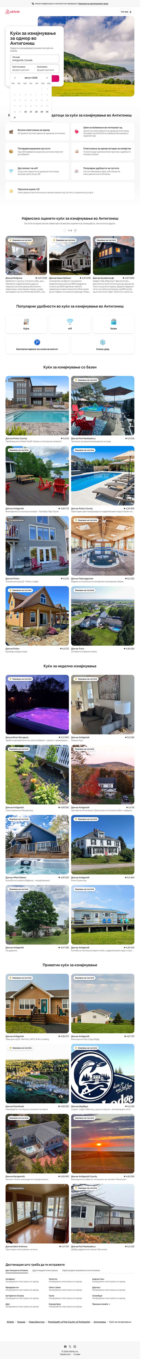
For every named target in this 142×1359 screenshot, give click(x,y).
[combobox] (34, 60)
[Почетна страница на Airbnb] (13, 11)
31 (15, 117)
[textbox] (22, 70)
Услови (77, 1354)
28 (36, 112)
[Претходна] (65, 230)
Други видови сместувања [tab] (45, 1270)
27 (31, 112)
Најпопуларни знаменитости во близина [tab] (81, 1270)
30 (47, 112)
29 (42, 112)
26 (25, 112)
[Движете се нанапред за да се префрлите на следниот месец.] (47, 78)
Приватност (65, 1354)
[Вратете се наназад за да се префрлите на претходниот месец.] (15, 78)
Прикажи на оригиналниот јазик (93, 3)
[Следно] (75, 230)
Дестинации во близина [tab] (17, 1270)
